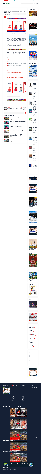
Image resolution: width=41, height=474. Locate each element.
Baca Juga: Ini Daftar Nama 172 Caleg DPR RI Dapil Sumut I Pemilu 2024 (14, 59)
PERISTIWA (34, 335)
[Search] (32, 3)
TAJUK (32, 345)
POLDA (29, 337)
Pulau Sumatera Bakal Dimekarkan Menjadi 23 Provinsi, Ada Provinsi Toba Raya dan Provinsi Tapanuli (35, 110)
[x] (5, 20)
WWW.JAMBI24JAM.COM (14, 469)
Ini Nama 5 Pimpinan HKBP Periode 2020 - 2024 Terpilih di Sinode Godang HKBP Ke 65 (35, 128)
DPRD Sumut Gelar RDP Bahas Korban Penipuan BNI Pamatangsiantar (14, 65)
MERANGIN (23, 394)
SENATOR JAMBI (31, 342)
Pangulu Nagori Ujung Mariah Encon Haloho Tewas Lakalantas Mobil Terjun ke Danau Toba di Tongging (35, 84)
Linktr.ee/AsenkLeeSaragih (5, 469)
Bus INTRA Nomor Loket (34, 101)
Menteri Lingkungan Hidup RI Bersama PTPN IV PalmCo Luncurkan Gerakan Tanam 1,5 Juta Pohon (17, 135)
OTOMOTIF (30, 335)
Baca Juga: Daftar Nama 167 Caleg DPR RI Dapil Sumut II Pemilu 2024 (14, 72)
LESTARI (34, 330)
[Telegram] (5, 22)
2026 (33, 352)
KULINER (15, 394)
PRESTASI (33, 337)
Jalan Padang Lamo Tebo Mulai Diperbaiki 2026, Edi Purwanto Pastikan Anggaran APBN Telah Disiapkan (17, 70)
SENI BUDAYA (15, 402)
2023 (33, 356)
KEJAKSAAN (30, 330)
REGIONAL (30, 341)
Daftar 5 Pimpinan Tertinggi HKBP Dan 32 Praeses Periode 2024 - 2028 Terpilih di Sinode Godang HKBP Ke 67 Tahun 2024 (35, 165)
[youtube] (37, 439)
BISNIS (15, 387)
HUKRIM (33, 327)
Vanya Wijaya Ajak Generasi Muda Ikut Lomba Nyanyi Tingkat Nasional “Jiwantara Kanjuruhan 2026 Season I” (17, 68)
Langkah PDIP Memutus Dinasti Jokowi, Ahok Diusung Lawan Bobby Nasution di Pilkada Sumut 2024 (35, 147)
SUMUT (30, 345)
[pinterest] (5, 25)
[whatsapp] (5, 23)
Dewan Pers (10, 469)
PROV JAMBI (30, 338)
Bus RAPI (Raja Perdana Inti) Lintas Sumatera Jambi (35, 137)
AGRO (15, 386)
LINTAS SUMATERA (31, 331)
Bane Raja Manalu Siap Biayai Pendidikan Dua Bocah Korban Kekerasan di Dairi (18, 121)
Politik (6, 9)
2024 (33, 355)
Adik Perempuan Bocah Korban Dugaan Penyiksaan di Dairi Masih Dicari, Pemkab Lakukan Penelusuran (18, 126)
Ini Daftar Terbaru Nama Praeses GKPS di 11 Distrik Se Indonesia (35, 119)
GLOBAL (30, 327)
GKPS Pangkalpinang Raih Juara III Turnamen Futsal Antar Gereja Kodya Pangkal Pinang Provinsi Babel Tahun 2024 (35, 155)
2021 (33, 359)
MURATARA (15, 395)
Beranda (4, 9)
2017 (33, 364)
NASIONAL (30, 334)
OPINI (33, 334)
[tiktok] (36, 439)
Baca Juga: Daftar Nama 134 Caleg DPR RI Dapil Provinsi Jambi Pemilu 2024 (15, 77)
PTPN (33, 338)
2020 (33, 360)
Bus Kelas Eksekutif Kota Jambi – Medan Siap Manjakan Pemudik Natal (35, 93)
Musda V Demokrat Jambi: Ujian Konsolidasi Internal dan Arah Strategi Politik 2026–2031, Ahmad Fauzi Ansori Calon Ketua (17, 63)
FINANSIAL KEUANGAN (31, 326)
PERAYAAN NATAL (15, 397)
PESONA (15, 398)
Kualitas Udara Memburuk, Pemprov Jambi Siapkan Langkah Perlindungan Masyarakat (17, 130)
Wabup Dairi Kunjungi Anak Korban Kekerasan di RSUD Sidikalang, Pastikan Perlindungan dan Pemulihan (17, 139)
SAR (15, 400)
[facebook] (5, 18)
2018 (33, 363)
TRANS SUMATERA (31, 346)
